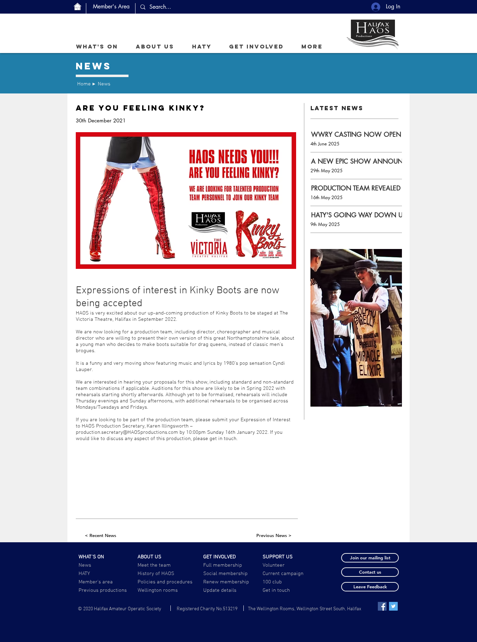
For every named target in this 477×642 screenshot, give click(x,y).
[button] (155, 46)
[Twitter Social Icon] (393, 606)
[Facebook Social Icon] (382, 606)
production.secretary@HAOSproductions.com (127, 432)
